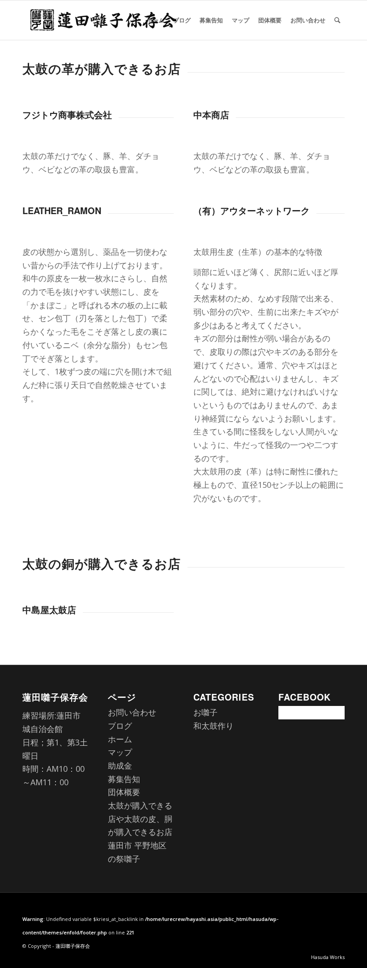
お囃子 (205, 712)
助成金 (120, 765)
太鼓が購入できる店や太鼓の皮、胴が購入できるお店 (140, 818)
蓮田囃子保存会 (72, 945)
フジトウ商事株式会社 (67, 114)
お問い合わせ (132, 712)
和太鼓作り (213, 725)
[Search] (337, 20)
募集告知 (124, 779)
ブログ (120, 725)
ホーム (120, 739)
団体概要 (124, 792)
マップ (120, 752)
